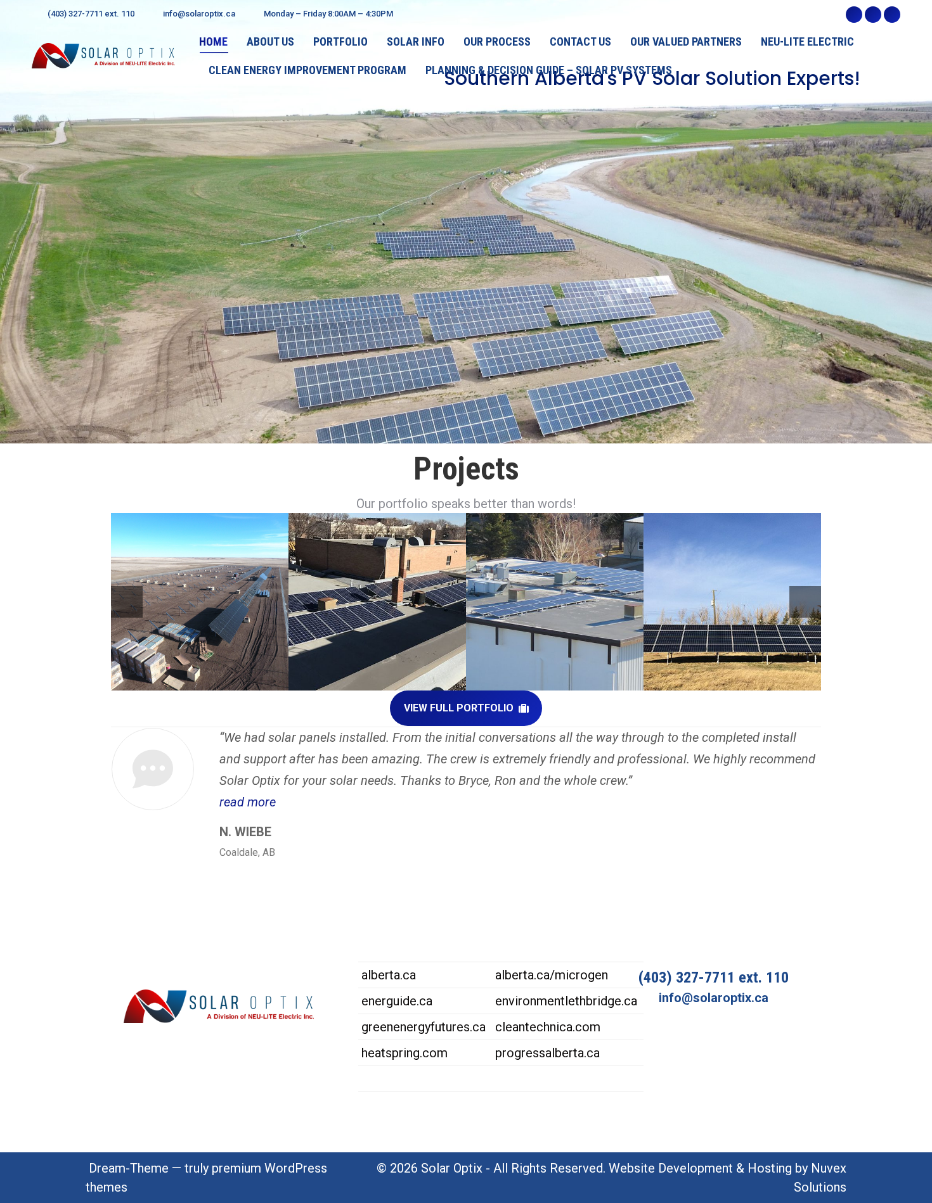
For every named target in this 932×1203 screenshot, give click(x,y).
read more (247, 802)
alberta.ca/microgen (551, 975)
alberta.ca (388, 975)
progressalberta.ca (547, 1052)
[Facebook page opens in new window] (854, 14)
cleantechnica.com (547, 1026)
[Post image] (199, 602)
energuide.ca (396, 1001)
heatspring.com (404, 1052)
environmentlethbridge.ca (566, 1001)
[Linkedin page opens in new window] (892, 14)
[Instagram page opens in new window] (873, 14)
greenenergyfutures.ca (423, 1026)
